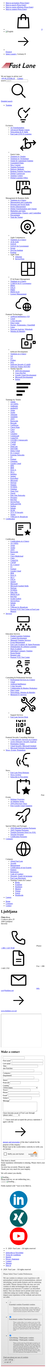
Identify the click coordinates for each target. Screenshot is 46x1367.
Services (9, 614)
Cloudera (13, 434)
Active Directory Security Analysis (23, 742)
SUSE (12, 510)
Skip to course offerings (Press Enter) (19, 7)
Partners (13, 870)
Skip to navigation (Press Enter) (17, 3)
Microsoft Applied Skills (19, 586)
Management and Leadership (21, 202)
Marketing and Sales (18, 211)
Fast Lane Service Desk (19, 717)
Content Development (18, 638)
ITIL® (12, 288)
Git (11, 356)
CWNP (13, 442)
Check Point (15, 427)
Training (9, 105)
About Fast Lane (16, 861)
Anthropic (14, 406)
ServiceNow (19, 259)
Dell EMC (14, 449)
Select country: (11, 54)
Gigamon (13, 461)
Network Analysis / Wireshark (21, 329)
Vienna (17, 891)
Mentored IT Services (18, 695)
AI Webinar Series (17, 801)
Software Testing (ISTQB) (20, 367)
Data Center (14, 323)
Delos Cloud (15, 451)
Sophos (13, 506)
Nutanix (13, 485)
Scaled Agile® (15, 599)
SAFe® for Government (19, 246)
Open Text (14, 491)
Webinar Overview (17, 799)
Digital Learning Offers (19, 178)
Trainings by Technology (19, 159)
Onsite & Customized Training (21, 161)
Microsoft (14, 480)
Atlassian (18, 257)
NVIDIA (13, 487)
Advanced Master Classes (20, 130)
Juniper (13, 476)
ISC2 (12, 472)
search (3, 81)
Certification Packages (18, 837)
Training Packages (17, 167)
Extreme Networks (17, 455)
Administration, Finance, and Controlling (25, 213)
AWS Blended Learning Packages (23, 828)
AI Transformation (17, 128)
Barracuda (14, 421)
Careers (8, 897)
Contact (20, 78)
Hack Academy (16, 649)
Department (7, 1075)
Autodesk (14, 417)
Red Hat (13, 500)
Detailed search (6, 101)
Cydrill (13, 444)
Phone (5, 1092)
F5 (11, 457)
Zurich (17, 893)
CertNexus (14, 425)
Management (15, 865)
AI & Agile (14, 242)
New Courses (15, 165)
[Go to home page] (18, 74)
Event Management (17, 642)
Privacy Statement (12, 1259)
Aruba (12, 412)
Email (5, 1095)
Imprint (8, 1257)
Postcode (6, 1083)
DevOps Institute (16, 250)
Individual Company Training (21, 651)
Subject (5, 1098)
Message (6, 1101)
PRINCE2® (15, 292)
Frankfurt (18, 885)
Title (4, 1066)
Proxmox (13, 498)
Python (13, 360)
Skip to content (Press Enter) (16, 9)
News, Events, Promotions (15, 750)
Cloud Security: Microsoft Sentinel (23, 746)
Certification (10, 519)
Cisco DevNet (20, 373)
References (14, 872)
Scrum (12, 248)
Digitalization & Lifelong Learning (23, 647)
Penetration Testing (17, 744)
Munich (18, 889)
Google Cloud (15, 463)
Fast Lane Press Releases (19, 773)
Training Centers (16, 176)
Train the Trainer (16, 217)
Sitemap (9, 1263)
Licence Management (18, 294)
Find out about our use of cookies (15, 1357)
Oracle (12, 493)
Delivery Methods (17, 169)
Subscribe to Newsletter (19, 777)
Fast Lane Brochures (18, 878)
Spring (17, 379)
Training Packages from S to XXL (23, 832)
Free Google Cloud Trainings (21, 806)
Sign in (8, 1265)
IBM (12, 468)
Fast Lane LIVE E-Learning (20, 134)
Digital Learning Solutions (20, 636)
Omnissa (13, 489)
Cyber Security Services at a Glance (23, 740)
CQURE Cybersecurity (19, 440)
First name (7, 1061)
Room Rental (15, 653)
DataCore (14, 446)
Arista (12, 410)
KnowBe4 (14, 478)
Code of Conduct (16, 874)
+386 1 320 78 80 (8, 948)
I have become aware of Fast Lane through (19, 1113)
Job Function (8, 1068)
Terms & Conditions (13, 1255)
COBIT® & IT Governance (20, 283)
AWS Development (22, 371)
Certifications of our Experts (20, 868)
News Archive (15, 775)
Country (6, 1085)
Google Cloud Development (25, 375)
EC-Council (14, 453)
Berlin (17, 882)
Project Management (18, 207)
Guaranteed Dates (17, 163)
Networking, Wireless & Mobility (22, 692)
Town (5, 1090)
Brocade (13, 423)
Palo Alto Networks (17, 495)
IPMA (12, 286)
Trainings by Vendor (18, 156)
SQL (12, 362)
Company (9, 839)
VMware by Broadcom (19, 517)
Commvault (14, 436)
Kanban (13, 252)
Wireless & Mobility (17, 331)
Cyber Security (16, 321)
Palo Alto (13, 592)
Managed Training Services (20, 640)
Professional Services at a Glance (22, 680)
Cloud (12, 319)
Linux (12, 327)
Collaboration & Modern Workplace (23, 688)
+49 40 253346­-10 (8, 78)
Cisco (12, 429)
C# (11, 358)
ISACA (13, 470)
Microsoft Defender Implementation (23, 748)
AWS (12, 419)
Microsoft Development (24, 377)
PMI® (12, 290)
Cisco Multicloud (16, 556)
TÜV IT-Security (16, 512)
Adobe (12, 402)
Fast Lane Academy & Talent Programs (25, 645)
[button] (21, 54)
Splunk (13, 508)
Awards (13, 863)
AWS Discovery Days (18, 804)
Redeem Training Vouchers (20, 171)
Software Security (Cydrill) (20, 364)
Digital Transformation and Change (23, 209)
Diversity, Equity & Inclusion (21, 876)
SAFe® (13, 244)
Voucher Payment (17, 835)
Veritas (12, 515)
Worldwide (19, 895)
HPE (12, 466)
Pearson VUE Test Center (20, 657)
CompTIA (14, 438)
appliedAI (14, 408)
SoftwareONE (15, 504)
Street (5, 1080)
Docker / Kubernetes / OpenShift (22, 325)
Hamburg (18, 887)
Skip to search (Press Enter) (16, 5)
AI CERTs (14, 404)
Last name (7, 1064)
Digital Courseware (17, 174)
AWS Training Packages (19, 830)
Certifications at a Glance (19, 541)
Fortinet (13, 459)
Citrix (12, 432)
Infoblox (13, 474)
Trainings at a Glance (18, 200)
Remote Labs (15, 655)
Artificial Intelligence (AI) (20, 316)
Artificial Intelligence (18, 684)
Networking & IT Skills (19, 132)
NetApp (13, 483)
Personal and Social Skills (20, 204)
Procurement (15, 215)
